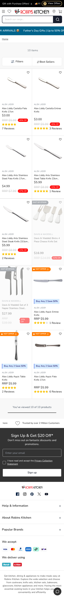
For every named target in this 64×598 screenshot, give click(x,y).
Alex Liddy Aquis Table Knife (13, 378)
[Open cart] (60, 11)
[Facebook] (17, 494)
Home (5, 39)
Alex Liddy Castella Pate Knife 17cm (14, 110)
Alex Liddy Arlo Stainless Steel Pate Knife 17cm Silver (15, 177)
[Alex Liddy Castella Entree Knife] (48, 84)
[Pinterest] (32, 494)
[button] (17, 61)
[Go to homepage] (31, 11)
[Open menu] (3, 11)
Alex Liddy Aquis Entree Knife (46, 313)
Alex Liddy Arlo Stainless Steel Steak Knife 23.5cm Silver (15, 240)
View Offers (52, 3)
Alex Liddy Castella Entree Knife (47, 110)
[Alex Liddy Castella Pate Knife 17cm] (16, 84)
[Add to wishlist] (28, 72)
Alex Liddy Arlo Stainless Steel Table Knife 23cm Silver (47, 177)
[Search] (57, 19)
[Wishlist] (9, 11)
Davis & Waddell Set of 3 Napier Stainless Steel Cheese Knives (15, 307)
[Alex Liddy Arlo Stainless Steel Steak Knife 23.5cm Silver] (16, 214)
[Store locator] (54, 11)
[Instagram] (24, 494)
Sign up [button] (32, 472)
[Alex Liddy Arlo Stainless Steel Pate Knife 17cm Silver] (16, 151)
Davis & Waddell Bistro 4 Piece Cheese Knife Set (47, 240)
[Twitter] (39, 494)
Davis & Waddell (43, 234)
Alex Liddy (8, 105)
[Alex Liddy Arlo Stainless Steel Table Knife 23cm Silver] (48, 151)
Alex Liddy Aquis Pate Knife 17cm (45, 378)
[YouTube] (46, 494)
